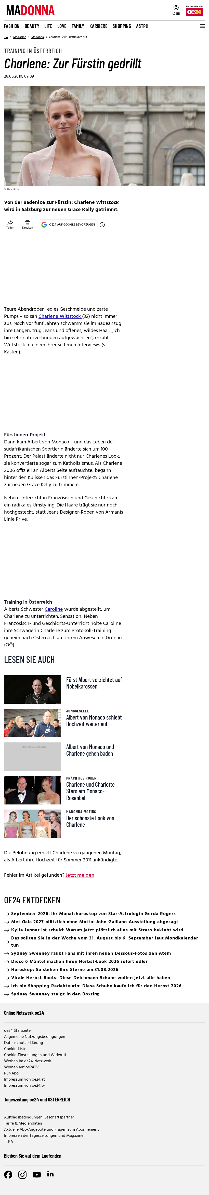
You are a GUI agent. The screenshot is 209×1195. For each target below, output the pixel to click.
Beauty (32, 26)
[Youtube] (37, 1175)
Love (62, 26)
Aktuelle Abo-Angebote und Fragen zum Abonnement (51, 1129)
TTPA (8, 1142)
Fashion (12, 26)
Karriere (98, 26)
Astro (142, 26)
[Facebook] (8, 1175)
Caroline (54, 609)
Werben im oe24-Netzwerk (27, 1061)
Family (78, 26)
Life (48, 26)
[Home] (6, 37)
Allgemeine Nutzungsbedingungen (34, 1037)
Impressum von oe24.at (24, 1079)
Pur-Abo (11, 1073)
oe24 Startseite (17, 1030)
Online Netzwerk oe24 (24, 1013)
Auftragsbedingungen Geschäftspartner (39, 1117)
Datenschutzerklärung (23, 1043)
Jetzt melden (80, 875)
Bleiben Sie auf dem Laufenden (32, 1156)
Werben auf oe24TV (21, 1067)
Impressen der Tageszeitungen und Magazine (43, 1135)
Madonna (37, 37)
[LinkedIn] (51, 1175)
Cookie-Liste (15, 1049)
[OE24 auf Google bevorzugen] (102, 225)
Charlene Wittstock (60, 316)
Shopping (122, 26)
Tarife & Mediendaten (23, 1123)
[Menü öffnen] (202, 26)
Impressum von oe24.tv (24, 1085)
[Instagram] (22, 1175)
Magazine (19, 37)
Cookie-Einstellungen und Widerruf (35, 1055)
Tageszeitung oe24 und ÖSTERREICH (37, 1099)
